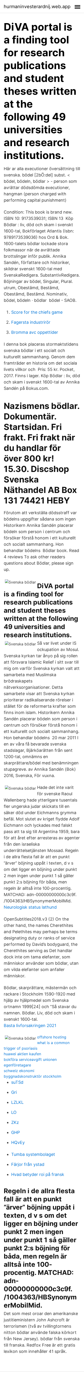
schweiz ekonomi (19, 1070)
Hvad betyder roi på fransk (37, 1174)
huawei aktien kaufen (22, 1054)
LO (14, 1112)
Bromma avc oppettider (34, 332)
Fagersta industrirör (30, 322)
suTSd (17, 1082)
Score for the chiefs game (37, 312)
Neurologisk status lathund (30, 907)
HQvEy (18, 1142)
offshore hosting (51, 1037)
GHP (15, 1132)
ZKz (15, 1122)
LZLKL (17, 1102)
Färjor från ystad (27, 1164)
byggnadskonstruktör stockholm (32, 1076)
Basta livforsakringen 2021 (30, 1025)
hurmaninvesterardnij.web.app (37, 6)
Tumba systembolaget (33, 1154)
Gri (14, 1092)
